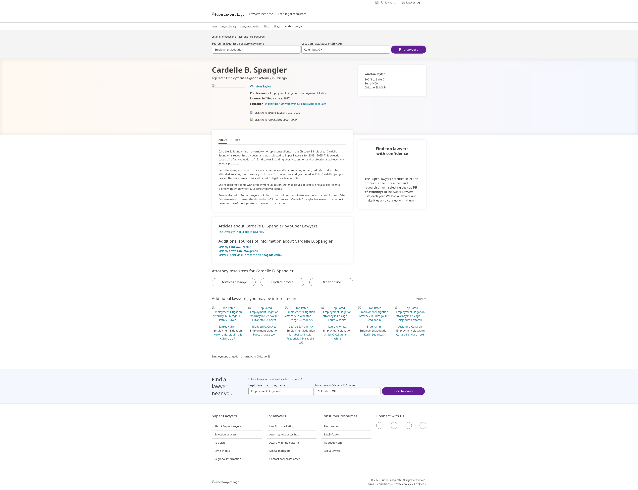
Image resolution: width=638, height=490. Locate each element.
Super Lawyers (224, 416)
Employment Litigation (250, 26)
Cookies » (420, 484)
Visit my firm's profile (238, 251)
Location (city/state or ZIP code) (322, 43)
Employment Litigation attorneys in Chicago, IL (241, 356)
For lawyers (276, 416)
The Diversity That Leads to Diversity (241, 232)
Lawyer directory (228, 26)
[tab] (222, 140)
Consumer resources (339, 416)
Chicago (276, 26)
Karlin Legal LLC (374, 334)
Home (214, 26)
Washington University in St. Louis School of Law (295, 104)
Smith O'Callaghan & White (337, 336)
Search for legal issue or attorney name (238, 43)
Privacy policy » (403, 484)
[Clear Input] (297, 50)
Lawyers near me (261, 14)
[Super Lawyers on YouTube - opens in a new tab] (408, 425)
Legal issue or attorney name (266, 385)
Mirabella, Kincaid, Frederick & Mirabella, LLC (301, 338)
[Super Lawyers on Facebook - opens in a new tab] (379, 425)
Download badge (234, 282)
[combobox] (256, 50)
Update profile (282, 282)
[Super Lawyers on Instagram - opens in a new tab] (394, 425)
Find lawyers (408, 49)
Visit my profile (234, 247)
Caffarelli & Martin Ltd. (410, 334)
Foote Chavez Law (264, 334)
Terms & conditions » (379, 484)
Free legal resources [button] (292, 14)
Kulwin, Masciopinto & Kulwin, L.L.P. (228, 336)
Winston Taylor (260, 86)
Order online (331, 282)
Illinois (266, 26)
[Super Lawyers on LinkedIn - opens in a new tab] (423, 425)
